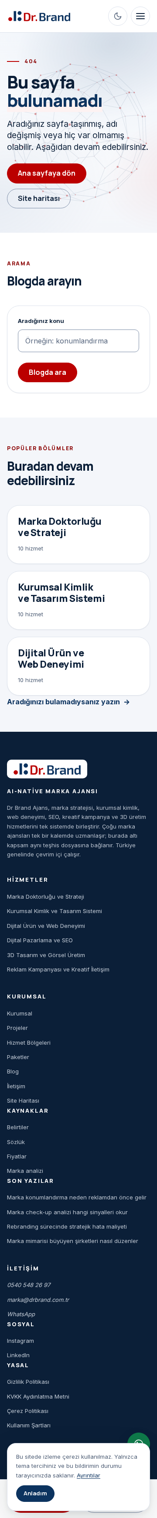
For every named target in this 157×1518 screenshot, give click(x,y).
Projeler (17, 1027)
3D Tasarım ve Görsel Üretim (46, 954)
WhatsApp (21, 1314)
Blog (13, 1071)
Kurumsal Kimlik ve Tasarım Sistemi (54, 910)
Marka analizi (25, 1170)
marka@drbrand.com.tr (38, 1299)
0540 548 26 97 (28, 1284)
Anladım (35, 1493)
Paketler (18, 1056)
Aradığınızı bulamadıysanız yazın (63, 701)
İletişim (16, 1086)
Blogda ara (47, 372)
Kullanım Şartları (29, 1425)
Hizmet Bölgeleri (29, 1042)
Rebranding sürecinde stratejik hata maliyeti (67, 1226)
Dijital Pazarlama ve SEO (40, 940)
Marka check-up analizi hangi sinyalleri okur (67, 1212)
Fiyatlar (17, 1156)
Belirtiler (18, 1127)
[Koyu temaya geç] (117, 16)
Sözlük (16, 1141)
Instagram (20, 1340)
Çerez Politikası (27, 1410)
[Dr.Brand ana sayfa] (39, 16)
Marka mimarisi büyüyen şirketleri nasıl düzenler (72, 1240)
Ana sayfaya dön (46, 173)
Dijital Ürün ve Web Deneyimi (46, 925)
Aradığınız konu (41, 320)
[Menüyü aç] (140, 16)
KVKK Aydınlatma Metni (38, 1396)
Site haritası (39, 198)
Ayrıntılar (88, 1475)
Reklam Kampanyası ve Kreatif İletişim (58, 969)
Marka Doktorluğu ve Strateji (45, 896)
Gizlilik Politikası (28, 1381)
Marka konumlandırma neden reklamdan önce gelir (77, 1197)
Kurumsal (19, 1013)
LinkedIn (18, 1355)
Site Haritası (23, 1100)
